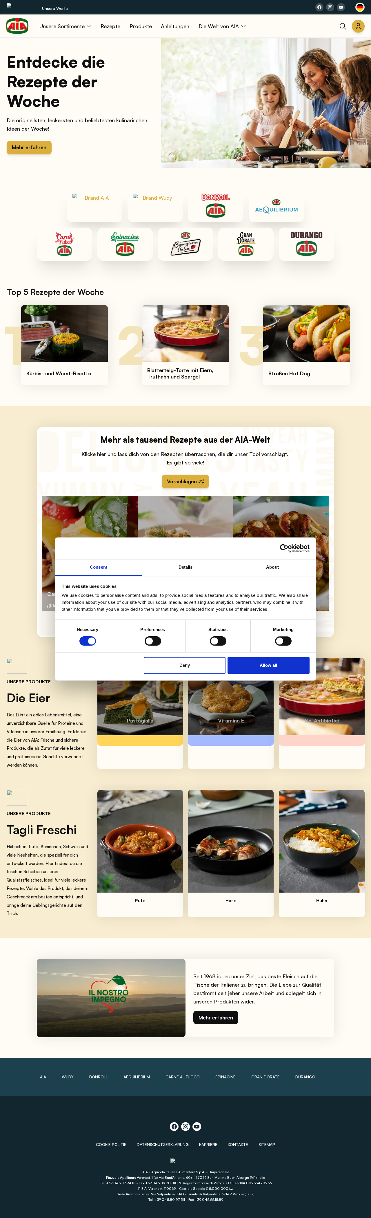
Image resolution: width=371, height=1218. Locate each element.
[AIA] (94, 205)
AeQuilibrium (136, 1076)
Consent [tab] (98, 567)
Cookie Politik (111, 1144)
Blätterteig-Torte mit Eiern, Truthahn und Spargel (180, 373)
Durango (305, 1076)
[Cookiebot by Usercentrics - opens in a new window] (284, 548)
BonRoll (98, 1076)
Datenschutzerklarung (163, 1144)
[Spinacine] (125, 244)
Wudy (68, 1076)
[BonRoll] (215, 205)
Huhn (321, 900)
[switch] (153, 641)
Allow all (268, 665)
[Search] (343, 26)
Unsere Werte (55, 8)
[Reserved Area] (358, 26)
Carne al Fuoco (183, 1076)
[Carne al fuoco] (64, 244)
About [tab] (272, 567)
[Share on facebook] (319, 7)
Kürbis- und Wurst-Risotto (58, 373)
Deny (184, 665)
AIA (43, 1076)
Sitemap (267, 1144)
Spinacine (225, 1076)
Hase (230, 900)
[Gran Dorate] (246, 244)
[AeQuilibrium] (276, 205)
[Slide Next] (354, 345)
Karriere (208, 1144)
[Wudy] (155, 205)
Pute (140, 900)
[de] (360, 7)
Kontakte (238, 1144)
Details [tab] (186, 567)
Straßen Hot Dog (289, 373)
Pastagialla (140, 720)
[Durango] (306, 244)
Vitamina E (231, 720)
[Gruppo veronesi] (185, 1163)
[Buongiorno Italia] (185, 244)
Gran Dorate (265, 1076)
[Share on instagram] (330, 7)
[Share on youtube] (341, 7)
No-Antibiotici (322, 720)
